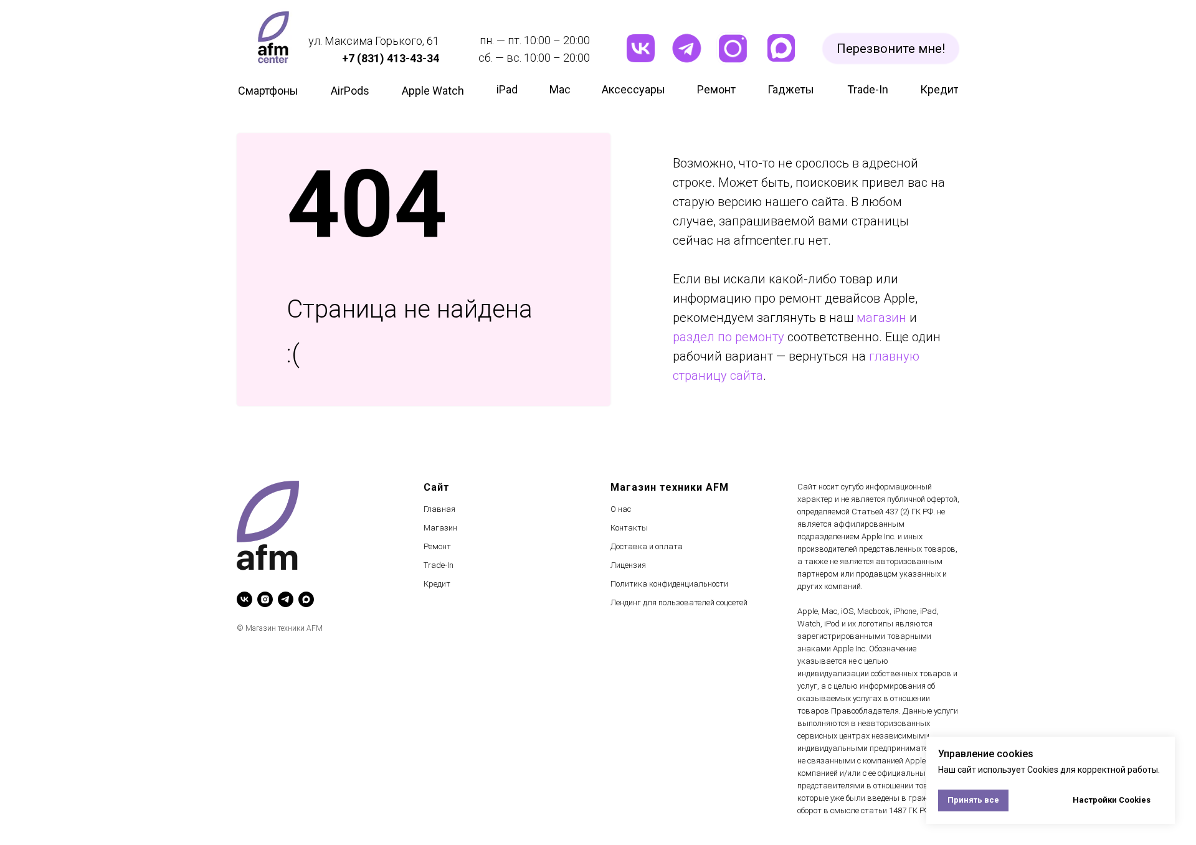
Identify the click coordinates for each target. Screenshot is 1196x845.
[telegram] (285, 599)
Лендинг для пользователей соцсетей (679, 602)
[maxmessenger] (306, 599)
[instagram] (265, 599)
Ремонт (437, 546)
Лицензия (628, 565)
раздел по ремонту (728, 336)
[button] (891, 49)
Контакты (629, 527)
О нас (620, 509)
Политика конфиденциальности (669, 583)
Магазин (440, 527)
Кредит (437, 583)
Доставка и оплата (646, 546)
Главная (439, 509)
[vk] (244, 599)
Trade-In (438, 565)
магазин (881, 317)
